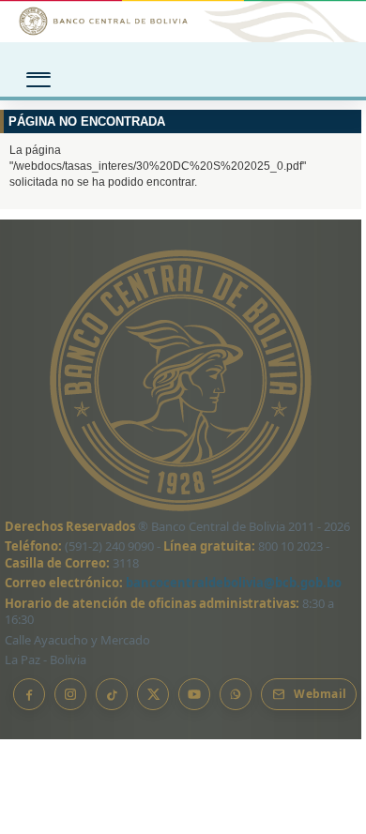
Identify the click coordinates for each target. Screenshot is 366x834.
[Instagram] (70, 694)
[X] (153, 694)
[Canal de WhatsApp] (236, 694)
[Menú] (38, 73)
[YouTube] (194, 694)
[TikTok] (112, 694)
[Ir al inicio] (183, 21)
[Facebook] (29, 694)
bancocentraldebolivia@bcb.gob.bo (234, 582)
